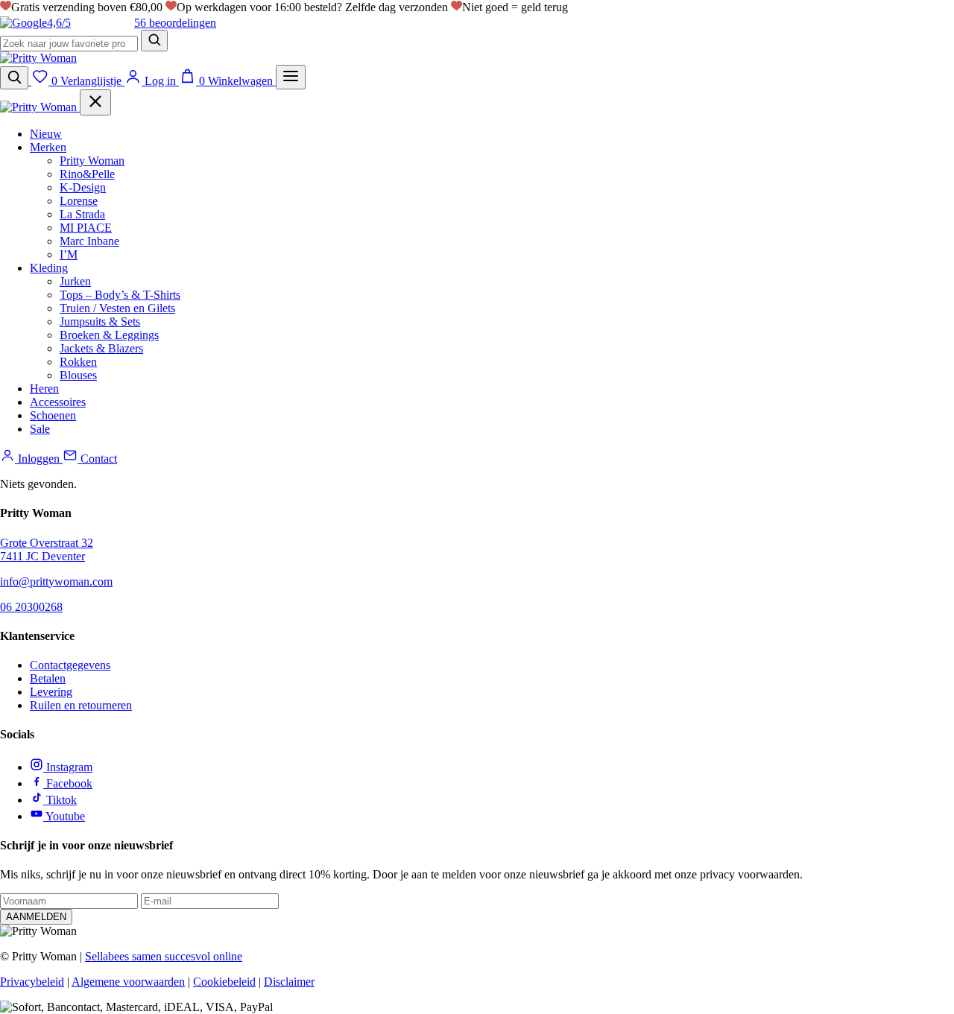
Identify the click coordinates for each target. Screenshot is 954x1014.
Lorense (79, 200)
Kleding (49, 268)
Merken (48, 147)
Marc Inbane (89, 241)
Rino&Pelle (87, 174)
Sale (40, 428)
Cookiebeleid (224, 981)
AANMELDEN (36, 916)
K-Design (83, 187)
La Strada (82, 214)
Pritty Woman (92, 160)
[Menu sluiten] (95, 102)
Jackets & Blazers (101, 348)
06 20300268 (31, 607)
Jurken (75, 281)
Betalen (48, 678)
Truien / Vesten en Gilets (117, 308)
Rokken (78, 361)
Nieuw (46, 133)
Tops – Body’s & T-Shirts (120, 294)
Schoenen (53, 415)
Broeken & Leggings (109, 335)
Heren (44, 388)
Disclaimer (289, 981)
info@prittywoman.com (56, 581)
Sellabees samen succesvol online (163, 956)
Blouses (78, 375)
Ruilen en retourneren (81, 705)
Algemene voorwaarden (128, 981)
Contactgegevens (70, 665)
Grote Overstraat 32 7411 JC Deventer (46, 549)
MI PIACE (86, 227)
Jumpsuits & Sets (100, 321)
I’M (69, 254)
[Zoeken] (154, 40)
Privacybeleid (32, 981)
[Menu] (291, 77)
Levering (51, 691)
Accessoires (58, 402)
